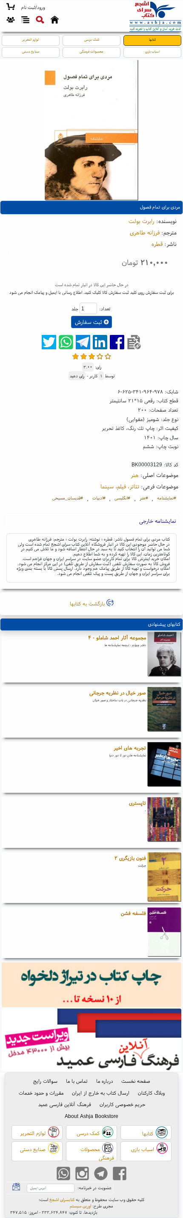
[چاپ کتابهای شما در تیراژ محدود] (92, 985)
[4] (100, 356)
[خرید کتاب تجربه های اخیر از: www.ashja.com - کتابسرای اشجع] (164, 767)
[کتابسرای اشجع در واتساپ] (63, 1174)
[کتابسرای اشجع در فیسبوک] (119, 1174)
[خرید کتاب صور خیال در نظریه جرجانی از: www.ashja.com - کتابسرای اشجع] (164, 712)
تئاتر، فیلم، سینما (119, 486)
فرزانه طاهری (145, 232)
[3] (92, 356)
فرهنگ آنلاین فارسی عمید (64, 1104)
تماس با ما (77, 1080)
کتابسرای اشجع (61, 1199)
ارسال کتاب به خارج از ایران (100, 1092)
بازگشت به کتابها (88, 603)
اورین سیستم (80, 1206)
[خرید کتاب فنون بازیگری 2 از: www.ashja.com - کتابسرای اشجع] (164, 877)
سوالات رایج (45, 1080)
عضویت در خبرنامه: (94, 1188)
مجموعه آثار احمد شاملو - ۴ (117, 637)
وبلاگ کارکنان (151, 1092)
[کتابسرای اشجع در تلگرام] (100, 1174)
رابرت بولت (141, 221)
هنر (135, 475)
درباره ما (104, 1080)
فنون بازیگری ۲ (130, 857)
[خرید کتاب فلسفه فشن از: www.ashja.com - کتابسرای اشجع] (164, 932)
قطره (157, 244)
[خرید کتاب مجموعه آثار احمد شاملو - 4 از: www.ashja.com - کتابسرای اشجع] (164, 657)
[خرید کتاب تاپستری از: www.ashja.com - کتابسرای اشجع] (164, 822)
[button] (33, 7)
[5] (108, 356)
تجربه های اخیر (130, 747)
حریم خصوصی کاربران (122, 1104)
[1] (75, 356)
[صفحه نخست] (54, 21)
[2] (83, 356)
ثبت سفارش (89, 322)
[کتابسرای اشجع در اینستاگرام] (82, 1174)
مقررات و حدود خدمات (41, 1092)
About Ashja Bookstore (91, 1116)
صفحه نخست (135, 1080)
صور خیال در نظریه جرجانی (117, 692)
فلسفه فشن (133, 913)
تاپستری (137, 802)
